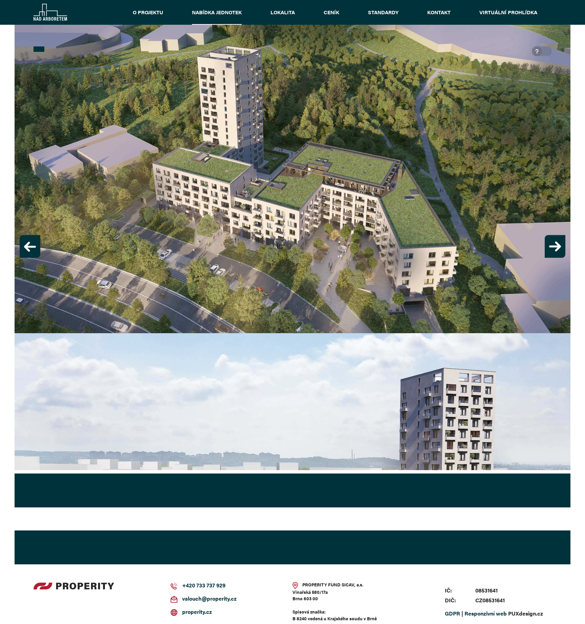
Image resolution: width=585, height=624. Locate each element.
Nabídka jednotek (217, 12)
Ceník (331, 12)
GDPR (452, 614)
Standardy (383, 12)
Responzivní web (485, 614)
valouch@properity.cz (209, 599)
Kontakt (439, 12)
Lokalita (282, 12)
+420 (188, 586)
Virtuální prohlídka (508, 12)
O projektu (148, 12)
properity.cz (197, 612)
